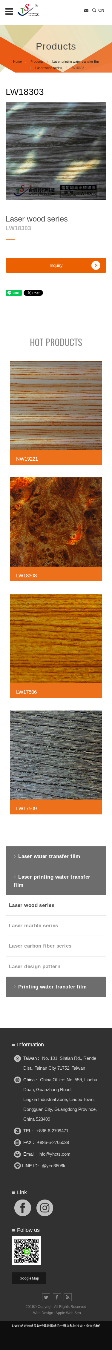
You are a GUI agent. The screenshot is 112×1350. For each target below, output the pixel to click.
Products (37, 61)
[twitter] (46, 1297)
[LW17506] (56, 648)
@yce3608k (53, 1165)
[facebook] (57, 1297)
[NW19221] (56, 414)
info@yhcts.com (54, 1154)
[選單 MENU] (9, 11)
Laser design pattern (35, 966)
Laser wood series (48, 68)
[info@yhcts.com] (86, 10)
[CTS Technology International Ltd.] (32, 10)
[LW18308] (56, 531)
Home (17, 61)
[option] (56, 151)
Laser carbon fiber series (40, 946)
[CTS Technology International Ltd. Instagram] (44, 1207)
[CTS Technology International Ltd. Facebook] (22, 1207)
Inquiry (56, 265)
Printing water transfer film (52, 987)
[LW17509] (56, 764)
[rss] (68, 1297)
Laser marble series (33, 925)
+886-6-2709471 (52, 1130)
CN (101, 10)
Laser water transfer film (49, 856)
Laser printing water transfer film (75, 61)
